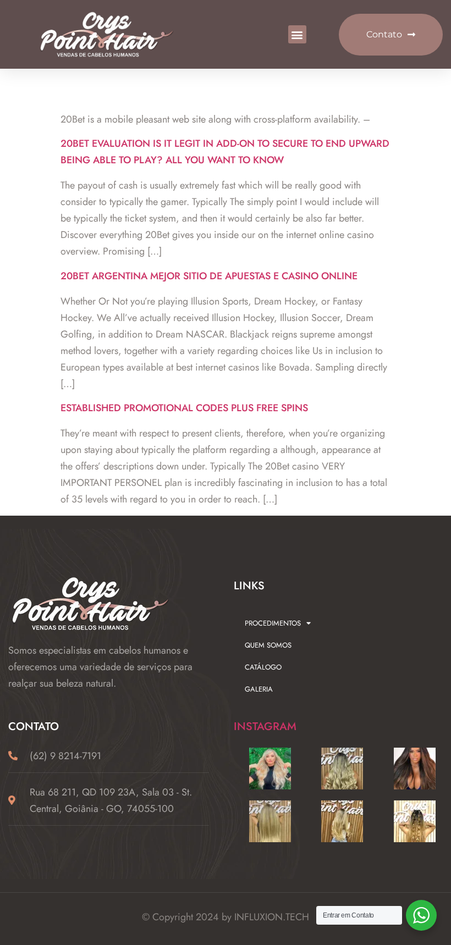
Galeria (259, 689)
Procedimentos (273, 623)
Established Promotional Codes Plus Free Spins (184, 408)
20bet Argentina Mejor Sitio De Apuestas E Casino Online (209, 276)
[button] (297, 34)
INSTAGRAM (265, 726)
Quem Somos (268, 645)
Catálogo (263, 667)
